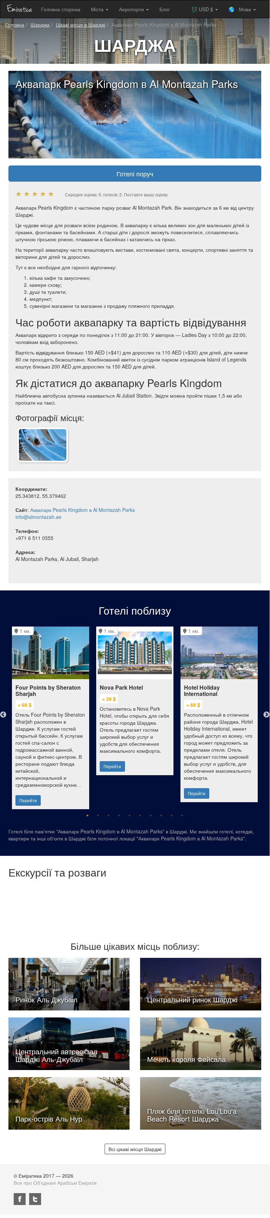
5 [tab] (129, 815)
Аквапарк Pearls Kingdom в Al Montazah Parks (82, 509)
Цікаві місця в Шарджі (80, 24)
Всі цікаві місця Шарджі (135, 1148)
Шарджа (40, 24)
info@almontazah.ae (38, 516)
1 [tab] (87, 815)
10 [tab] (182, 815)
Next (266, 714)
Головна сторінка (60, 9)
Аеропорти (132, 9)
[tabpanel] (50, 714)
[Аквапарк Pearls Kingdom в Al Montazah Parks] (42, 444)
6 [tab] (140, 815)
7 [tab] (150, 815)
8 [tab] (161, 815)
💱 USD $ (203, 9)
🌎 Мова (240, 9)
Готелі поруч (135, 173)
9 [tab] (171, 815)
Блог (164, 9)
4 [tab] (119, 815)
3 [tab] (108, 815)
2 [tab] (97, 815)
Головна (14, 24)
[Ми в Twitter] (35, 1199)
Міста (98, 9)
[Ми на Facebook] (20, 1199)
